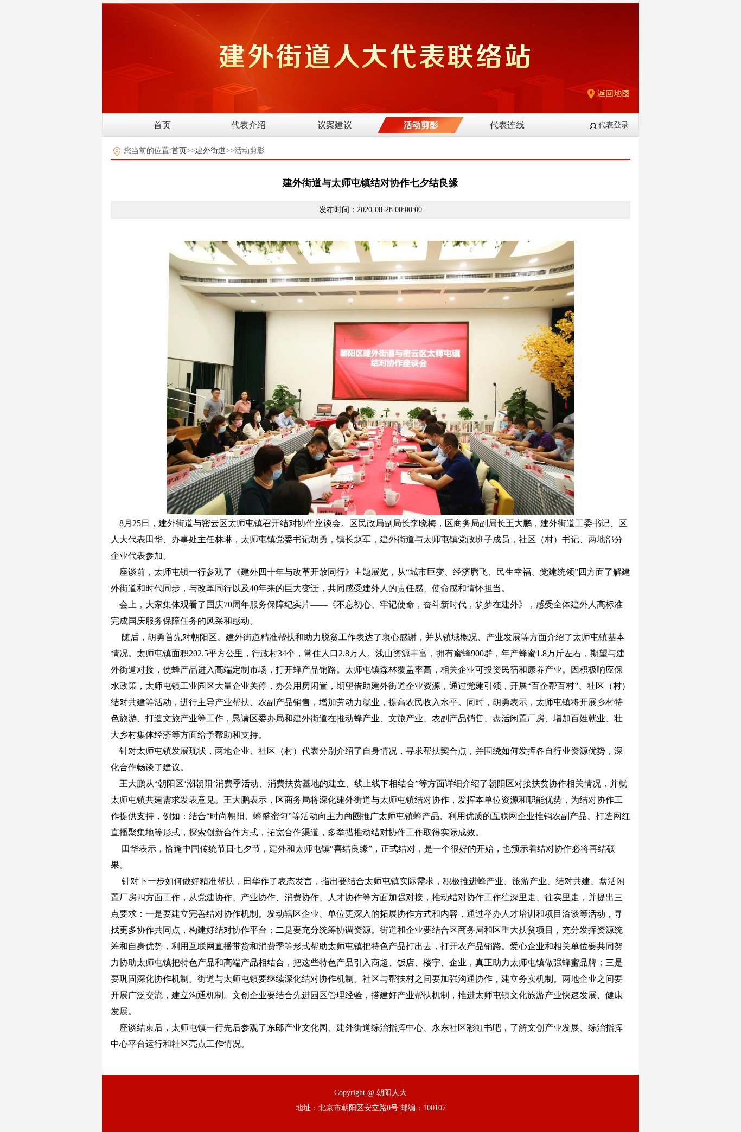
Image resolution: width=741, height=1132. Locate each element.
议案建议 (334, 125)
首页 (162, 125)
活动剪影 (421, 125)
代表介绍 (248, 125)
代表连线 (507, 125)
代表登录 (613, 125)
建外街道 (210, 150)
